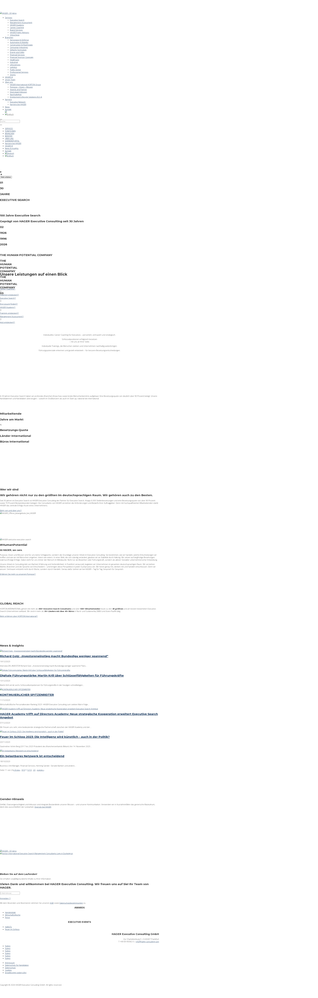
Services (8, 17)
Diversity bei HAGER (43, 807)
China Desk (14, 35)
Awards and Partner (18, 89)
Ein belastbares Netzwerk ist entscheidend (32, 756)
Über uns (9, 82)
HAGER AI (9, 77)
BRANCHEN (9, 133)
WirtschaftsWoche (12, 915)
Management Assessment (21, 22)
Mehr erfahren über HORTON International (18, 616)
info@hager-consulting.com (147, 941)
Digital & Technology (18, 50)
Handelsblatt (10, 912)
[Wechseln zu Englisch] (9, 114)
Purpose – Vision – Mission (21, 87)
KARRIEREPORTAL (12, 141)
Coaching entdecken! (9, 294)
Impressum (10, 962)
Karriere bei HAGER (18, 104)
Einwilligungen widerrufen (15, 972)
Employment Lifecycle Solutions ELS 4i (26, 97)
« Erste (16, 770)
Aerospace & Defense (19, 40)
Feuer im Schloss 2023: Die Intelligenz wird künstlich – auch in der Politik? (55, 737)
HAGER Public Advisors (19, 32)
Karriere (8, 99)
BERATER (8, 136)
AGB (52, 903)
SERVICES (9, 128)
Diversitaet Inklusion (18, 92)
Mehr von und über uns (10, 510)
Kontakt (8, 109)
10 (24, 770)
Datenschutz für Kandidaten (17, 965)
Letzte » (41, 770)
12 (28, 770)
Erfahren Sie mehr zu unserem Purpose (17, 574)
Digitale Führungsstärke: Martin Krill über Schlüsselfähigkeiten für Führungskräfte (62, 675)
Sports (13, 74)
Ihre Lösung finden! (8, 304)
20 (34, 770)
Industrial (14, 62)
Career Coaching (17, 27)
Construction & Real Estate (21, 45)
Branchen (9, 37)
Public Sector (15, 69)
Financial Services (17, 54)
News (7, 107)
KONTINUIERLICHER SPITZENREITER (27, 694)
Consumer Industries (19, 47)
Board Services (16, 30)
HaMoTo (8, 927)
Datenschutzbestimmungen (71, 903)
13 (30, 770)
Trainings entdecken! (8, 313)
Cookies (8, 970)
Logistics (13, 67)
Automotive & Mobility (19, 42)
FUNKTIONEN (10, 131)
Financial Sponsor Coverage (21, 57)
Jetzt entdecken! (7, 322)
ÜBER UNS (9, 138)
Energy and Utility (17, 52)
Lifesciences (15, 64)
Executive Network (17, 102)
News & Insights (12, 148)
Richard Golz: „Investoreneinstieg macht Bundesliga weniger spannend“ (54, 656)
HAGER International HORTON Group (25, 84)
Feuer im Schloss (12, 929)
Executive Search (17, 20)
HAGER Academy (17, 25)
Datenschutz (10, 967)
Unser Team (10, 79)
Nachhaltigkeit (15, 94)
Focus (7, 917)
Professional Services (19, 72)
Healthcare (14, 59)
